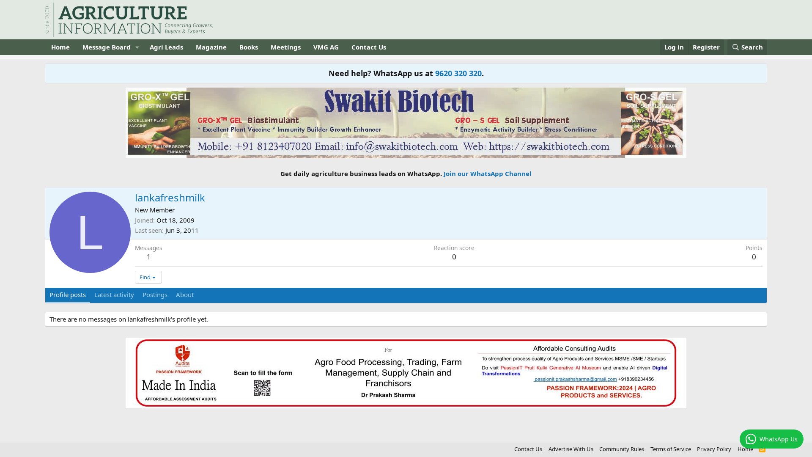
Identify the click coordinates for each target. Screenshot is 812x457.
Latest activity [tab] (114, 294)
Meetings (286, 47)
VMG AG (326, 47)
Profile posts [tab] (67, 294)
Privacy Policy (714, 449)
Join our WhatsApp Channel (488, 173)
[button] (137, 47)
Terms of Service (670, 449)
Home (60, 47)
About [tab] (185, 294)
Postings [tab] (155, 294)
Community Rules (621, 449)
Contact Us (368, 47)
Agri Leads (166, 47)
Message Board (106, 47)
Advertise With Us (571, 449)
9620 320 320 (458, 73)
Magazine (211, 47)
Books (248, 47)
